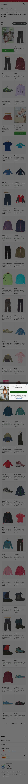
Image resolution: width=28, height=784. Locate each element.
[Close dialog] (27, 384)
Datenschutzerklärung (19, 398)
